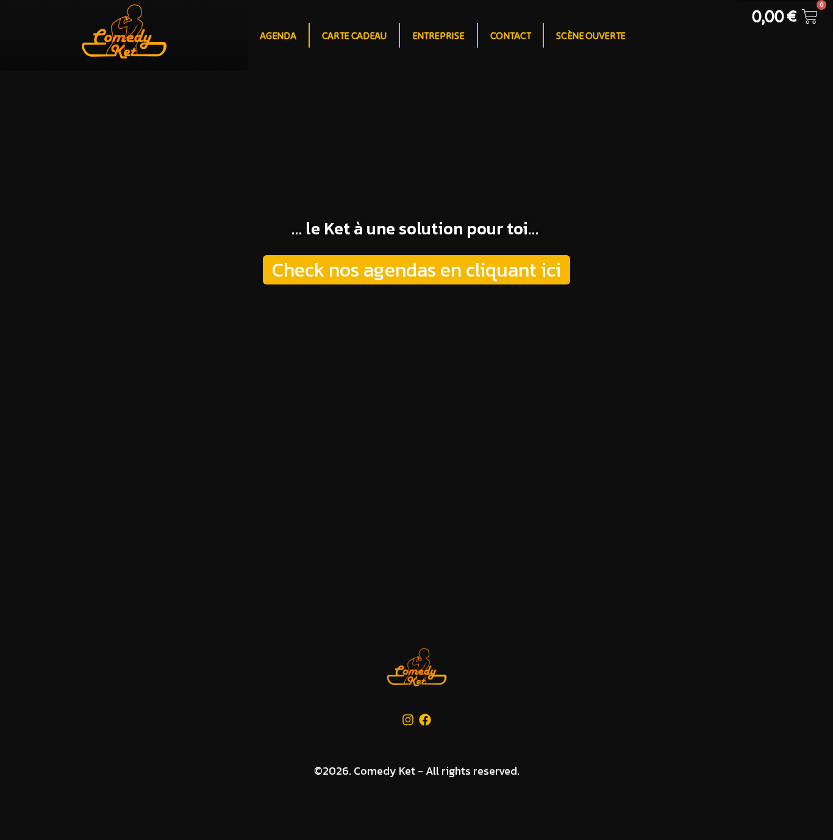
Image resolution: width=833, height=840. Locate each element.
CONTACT (510, 35)
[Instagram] (408, 720)
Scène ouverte (591, 35)
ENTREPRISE (438, 35)
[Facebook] (425, 720)
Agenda (278, 35)
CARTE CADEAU (354, 35)
